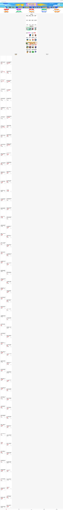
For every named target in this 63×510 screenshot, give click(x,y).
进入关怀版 (61, 0)
